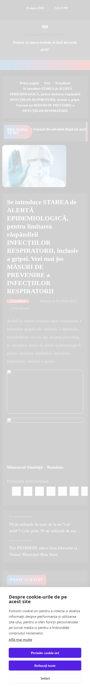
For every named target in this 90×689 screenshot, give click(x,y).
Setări (45, 678)
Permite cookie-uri (45, 653)
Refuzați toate (45, 665)
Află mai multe (20, 639)
